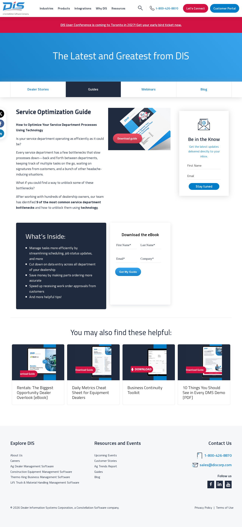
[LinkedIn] (219, 484)
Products (64, 8)
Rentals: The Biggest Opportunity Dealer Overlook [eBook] (35, 392)
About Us (16, 455)
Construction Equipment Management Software (41, 471)
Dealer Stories (38, 89)
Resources (118, 8)
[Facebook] (211, 484)
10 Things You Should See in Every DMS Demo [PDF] (204, 392)
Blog (204, 89)
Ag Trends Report (105, 466)
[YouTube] (228, 484)
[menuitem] (46, 8)
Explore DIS (22, 443)
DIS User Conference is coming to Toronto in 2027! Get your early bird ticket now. (121, 24)
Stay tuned (204, 186)
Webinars (148, 89)
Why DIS (101, 8)
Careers (15, 460)
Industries (46, 8)
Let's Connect (195, 8)
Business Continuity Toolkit (144, 390)
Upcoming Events (105, 455)
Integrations (82, 8)
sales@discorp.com (216, 465)
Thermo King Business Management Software (40, 477)
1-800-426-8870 (218, 455)
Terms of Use (224, 507)
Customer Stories (105, 460)
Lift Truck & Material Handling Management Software (44, 482)
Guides (93, 89)
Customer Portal (224, 8)
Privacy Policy (203, 507)
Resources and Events (117, 443)
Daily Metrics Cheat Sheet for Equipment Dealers (90, 392)
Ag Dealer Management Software (32, 466)
